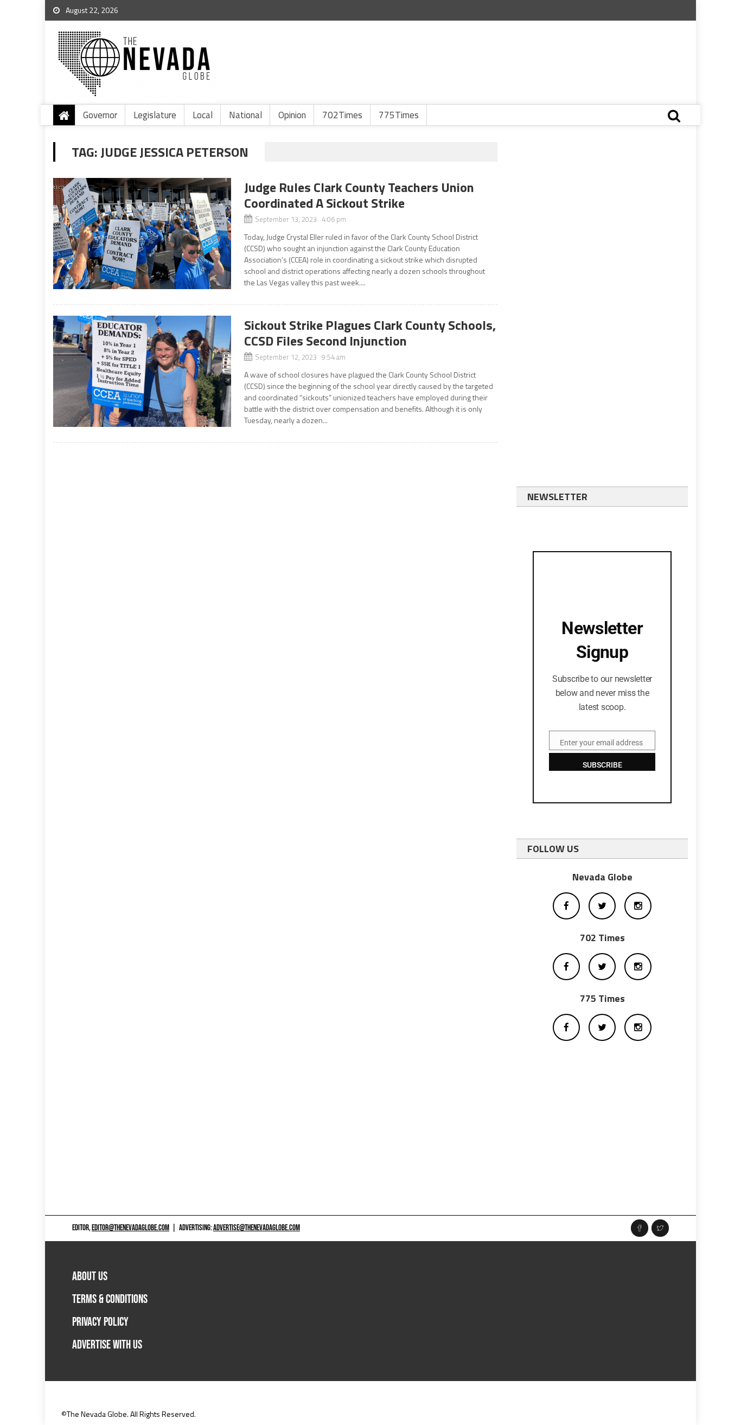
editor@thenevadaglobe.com (130, 1228)
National (245, 115)
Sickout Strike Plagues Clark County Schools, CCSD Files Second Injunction (370, 332)
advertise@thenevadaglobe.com (256, 1228)
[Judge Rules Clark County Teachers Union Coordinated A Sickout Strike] (142, 233)
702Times (342, 115)
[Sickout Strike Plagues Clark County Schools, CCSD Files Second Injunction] (142, 371)
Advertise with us (107, 1345)
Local (203, 115)
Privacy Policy (100, 1322)
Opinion (292, 115)
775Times (399, 115)
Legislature (154, 115)
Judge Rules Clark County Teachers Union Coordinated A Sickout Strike (359, 195)
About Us (89, 1276)
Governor (100, 115)
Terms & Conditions (110, 1299)
